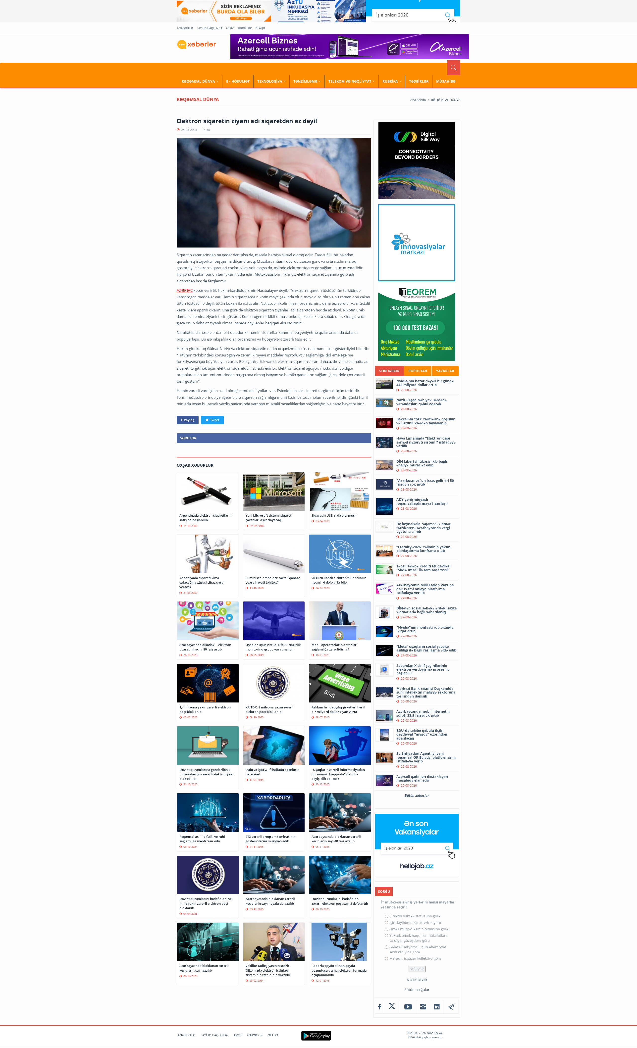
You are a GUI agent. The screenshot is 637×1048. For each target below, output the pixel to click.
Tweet (214, 420)
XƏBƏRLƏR (244, 28)
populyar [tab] (417, 370)
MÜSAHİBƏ (445, 81)
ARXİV (230, 28)
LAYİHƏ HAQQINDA (209, 28)
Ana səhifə (418, 100)
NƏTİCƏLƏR (417, 979)
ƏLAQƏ (260, 28)
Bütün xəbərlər (417, 795)
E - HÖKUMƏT (238, 81)
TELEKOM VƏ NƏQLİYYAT (349, 81)
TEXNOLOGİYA (269, 81)
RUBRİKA (390, 81)
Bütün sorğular (416, 989)
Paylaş (189, 420)
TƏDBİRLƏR (418, 81)
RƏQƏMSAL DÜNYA (198, 81)
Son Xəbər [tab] (389, 370)
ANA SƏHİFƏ (185, 28)
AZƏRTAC (185, 290)
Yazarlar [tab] (445, 370)
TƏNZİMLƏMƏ (305, 81)
